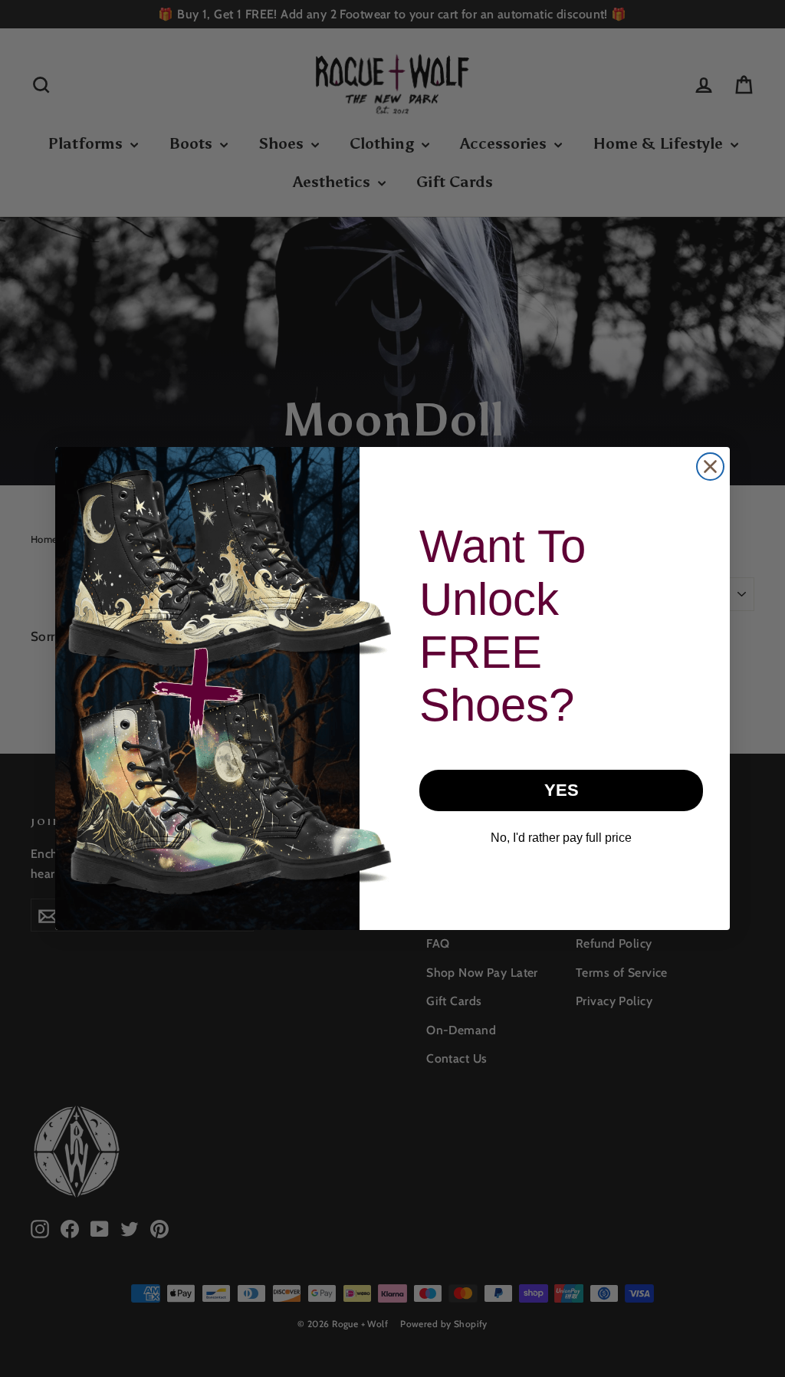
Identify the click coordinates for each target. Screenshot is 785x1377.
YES (561, 790)
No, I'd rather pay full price (561, 837)
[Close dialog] (710, 466)
